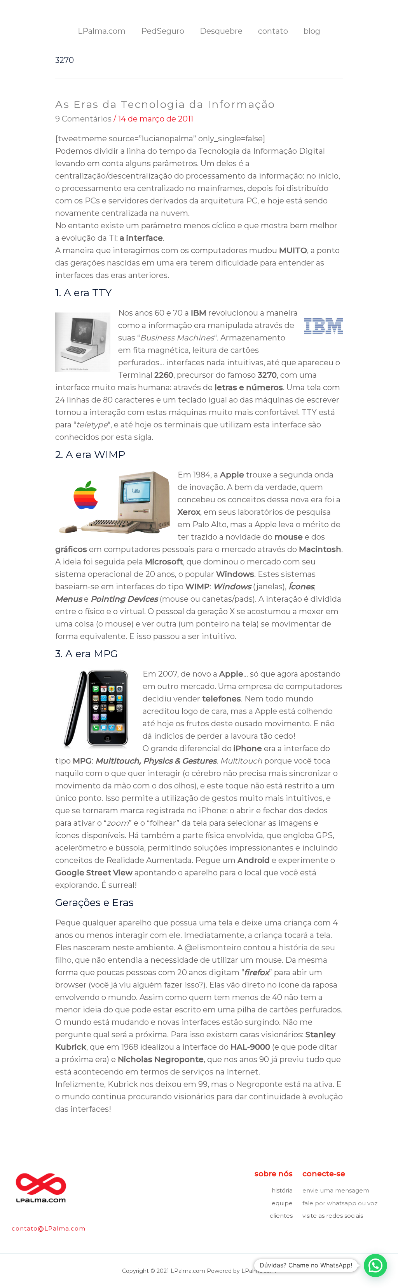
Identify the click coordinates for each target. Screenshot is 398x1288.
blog (312, 31)
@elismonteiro (213, 947)
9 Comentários (83, 118)
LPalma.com (102, 31)
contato (273, 31)
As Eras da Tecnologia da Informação (165, 104)
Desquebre (221, 31)
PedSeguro (162, 31)
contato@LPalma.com (49, 1228)
